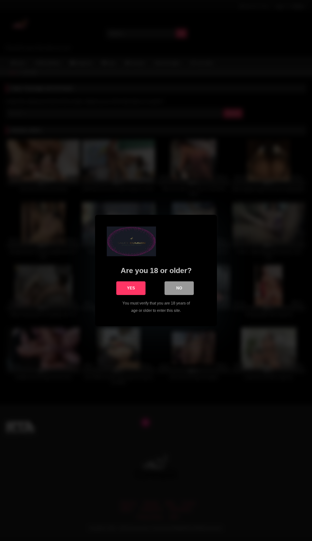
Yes (131, 288)
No (179, 288)
